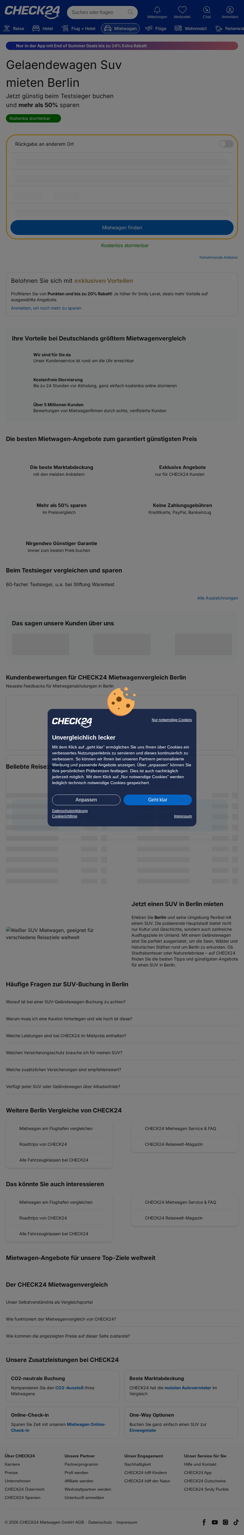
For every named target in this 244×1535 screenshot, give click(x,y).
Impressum (183, 816)
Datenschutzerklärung (70, 811)
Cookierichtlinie (64, 816)
